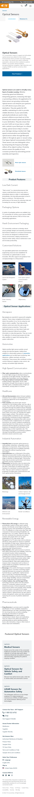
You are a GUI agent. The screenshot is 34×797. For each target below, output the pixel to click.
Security (12, 790)
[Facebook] (3, 775)
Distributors (6, 726)
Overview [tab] (12, 19)
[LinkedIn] (6, 775)
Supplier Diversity (8, 732)
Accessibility (5, 790)
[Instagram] (12, 775)
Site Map (18, 790)
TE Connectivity (4, 5)
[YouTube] (9, 775)
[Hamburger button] (30, 5)
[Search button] (22, 5)
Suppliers (5, 729)
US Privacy (17, 787)
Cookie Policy (25, 787)
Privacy (12, 787)
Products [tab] (23, 19)
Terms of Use (5, 787)
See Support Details (9, 719)
